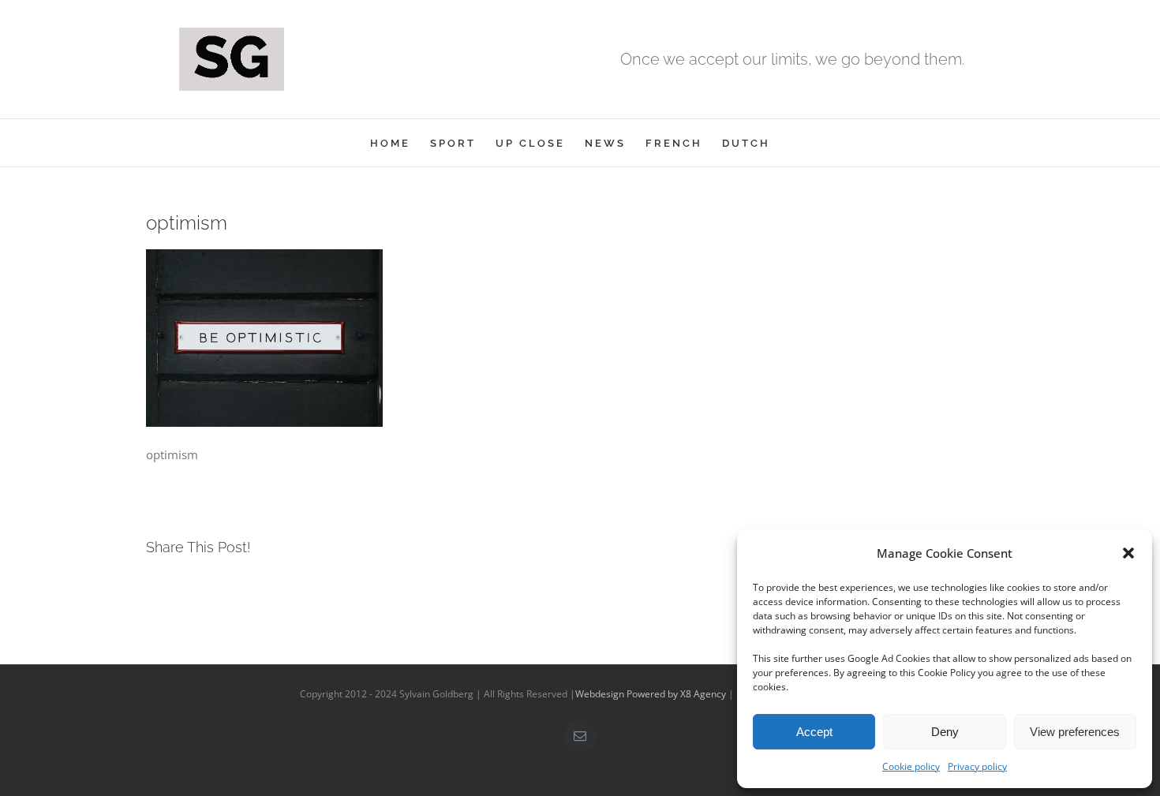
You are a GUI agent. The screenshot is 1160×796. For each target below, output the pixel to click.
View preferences (1075, 731)
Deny (945, 731)
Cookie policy (911, 766)
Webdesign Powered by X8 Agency (650, 694)
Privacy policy (977, 766)
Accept (814, 731)
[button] (1128, 553)
